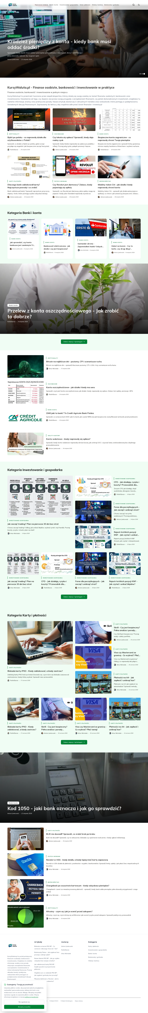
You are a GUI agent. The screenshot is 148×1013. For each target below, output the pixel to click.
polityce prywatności (31, 997)
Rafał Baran (11, 322)
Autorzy (64, 942)
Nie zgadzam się (24, 1002)
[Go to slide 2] (142, 73)
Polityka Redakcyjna (66, 1001)
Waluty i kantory (97, 5)
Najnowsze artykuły (41, 5)
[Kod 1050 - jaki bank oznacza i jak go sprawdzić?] (74, 787)
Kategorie (92, 942)
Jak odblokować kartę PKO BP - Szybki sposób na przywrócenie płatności (44, 966)
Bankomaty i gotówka (111, 5)
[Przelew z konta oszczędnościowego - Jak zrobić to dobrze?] (74, 299)
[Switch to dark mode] (139, 5)
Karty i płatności (85, 5)
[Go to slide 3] (144, 74)
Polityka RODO (54, 1001)
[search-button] (133, 5)
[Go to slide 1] (140, 73)
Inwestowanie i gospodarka (69, 5)
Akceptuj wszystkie (24, 1007)
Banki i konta (54, 5)
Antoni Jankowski (13, 59)
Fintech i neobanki (60, 181)
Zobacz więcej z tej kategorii (72, 342)
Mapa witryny (79, 1001)
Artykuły (38, 942)
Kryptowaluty (14, 134)
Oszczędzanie (59, 134)
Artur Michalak (66, 953)
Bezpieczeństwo (14, 36)
